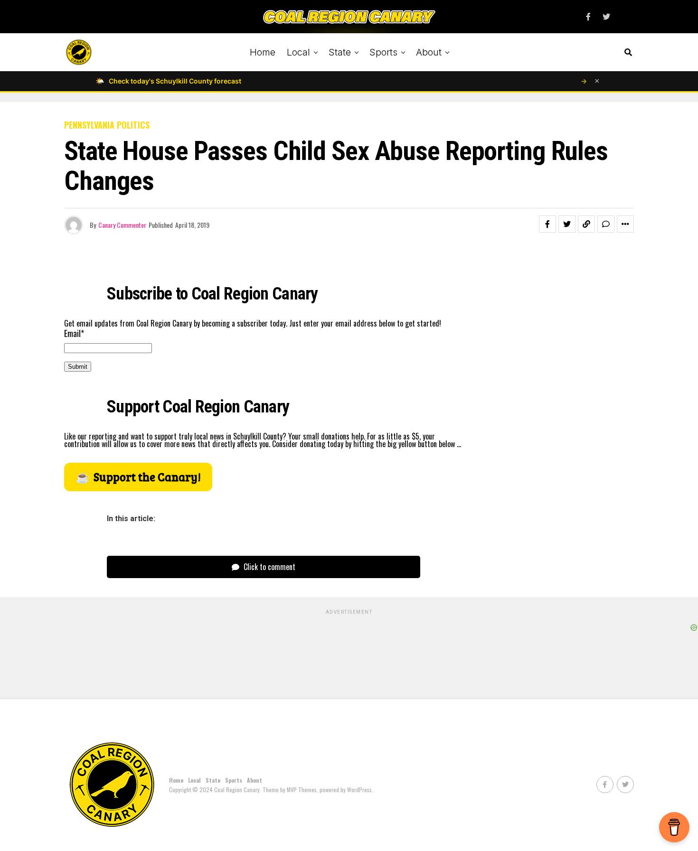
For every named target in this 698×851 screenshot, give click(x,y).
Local (298, 52)
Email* (74, 333)
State (340, 52)
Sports (383, 52)
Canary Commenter (122, 225)
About (429, 52)
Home (262, 52)
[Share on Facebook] (547, 224)
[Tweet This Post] (566, 224)
